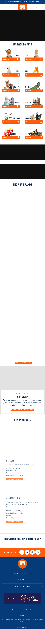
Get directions (14, 479)
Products (6, 59)
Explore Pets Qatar (22, 410)
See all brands (23, 363)
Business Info (22, 586)
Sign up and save (22, 610)
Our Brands (21, 580)
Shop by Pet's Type (22, 573)
